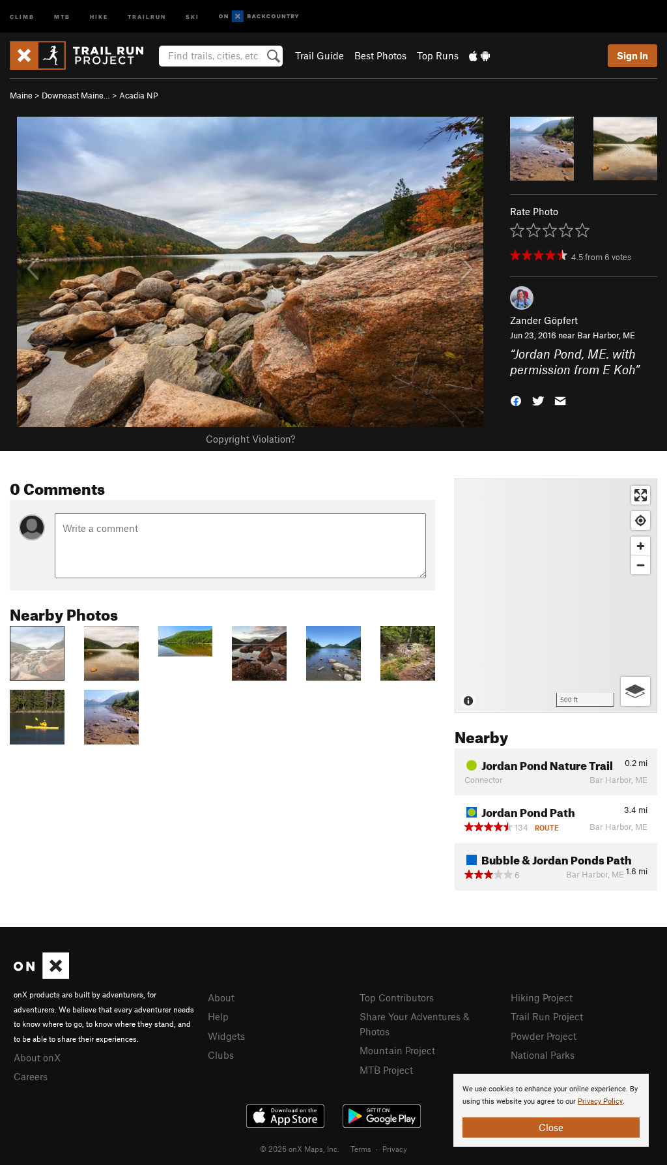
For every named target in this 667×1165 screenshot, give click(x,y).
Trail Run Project (547, 1016)
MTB (62, 16)
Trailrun (147, 16)
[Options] (635, 691)
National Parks (543, 1055)
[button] (516, 399)
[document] (551, 1110)
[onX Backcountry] (259, 16)
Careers (31, 1076)
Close (551, 1127)
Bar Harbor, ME (606, 335)
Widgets (226, 1036)
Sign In (632, 55)
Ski (192, 16)
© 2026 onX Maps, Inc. (299, 1148)
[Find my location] (640, 520)
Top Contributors (397, 997)
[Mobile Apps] (479, 55)
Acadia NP (138, 95)
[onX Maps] (41, 975)
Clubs (221, 1055)
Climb (22, 16)
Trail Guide (319, 55)
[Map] (556, 596)
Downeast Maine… (76, 95)
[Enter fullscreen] (640, 495)
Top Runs (438, 55)
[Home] (83, 55)
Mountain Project (397, 1050)
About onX (37, 1057)
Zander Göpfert (544, 320)
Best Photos (380, 55)
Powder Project (543, 1036)
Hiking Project (542, 997)
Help (218, 1016)
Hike (99, 16)
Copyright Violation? (250, 439)
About (221, 997)
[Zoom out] (640, 564)
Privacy (394, 1148)
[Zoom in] (640, 546)
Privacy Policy (600, 1101)
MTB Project (386, 1070)
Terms (360, 1148)
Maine (21, 95)
